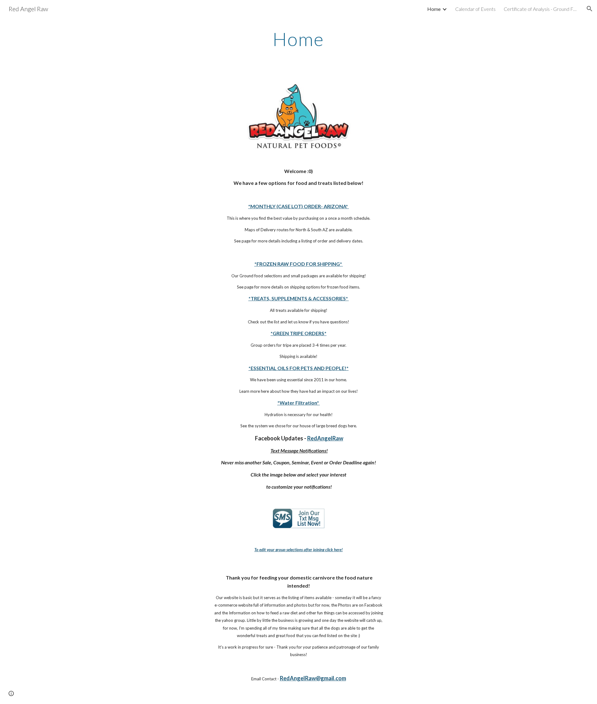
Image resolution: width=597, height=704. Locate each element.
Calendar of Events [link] (475, 9)
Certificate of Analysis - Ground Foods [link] (541, 9)
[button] (589, 8)
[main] (298, 39)
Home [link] (434, 9)
